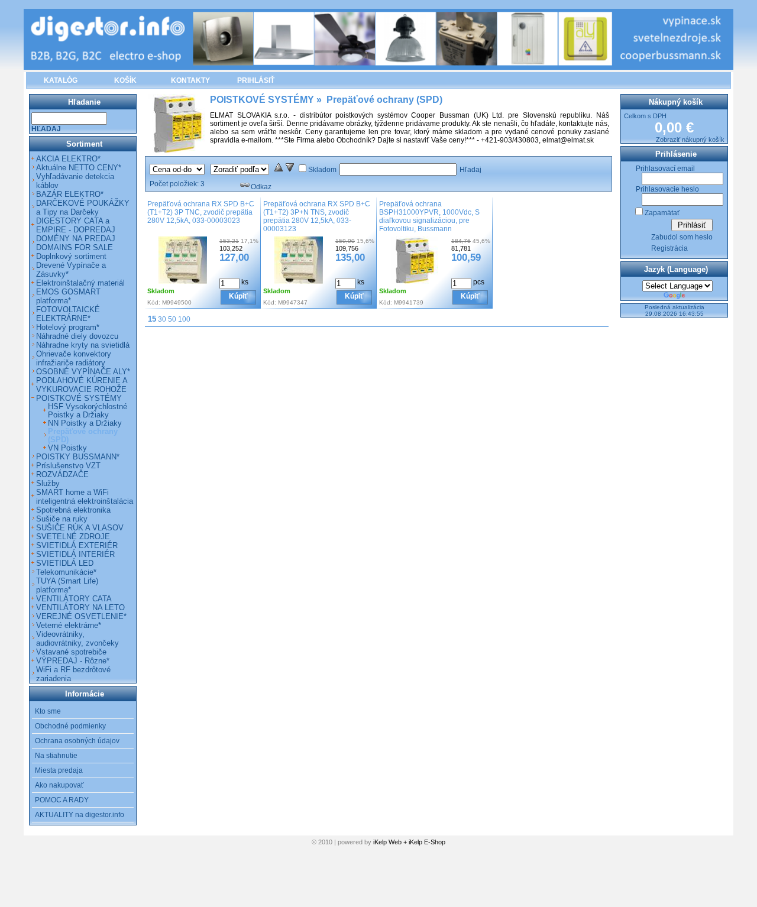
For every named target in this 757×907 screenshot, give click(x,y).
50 (172, 319)
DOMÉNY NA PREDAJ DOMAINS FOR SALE (75, 243)
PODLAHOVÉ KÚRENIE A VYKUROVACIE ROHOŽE (81, 385)
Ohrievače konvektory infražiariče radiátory (73, 358)
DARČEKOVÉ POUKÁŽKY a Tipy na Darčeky (83, 207)
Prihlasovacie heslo (667, 189)
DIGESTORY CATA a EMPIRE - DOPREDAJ (75, 225)
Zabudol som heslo (682, 237)
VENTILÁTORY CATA (74, 598)
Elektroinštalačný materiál (80, 282)
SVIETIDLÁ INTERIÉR (75, 554)
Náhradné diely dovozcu (77, 336)
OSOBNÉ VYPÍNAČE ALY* (83, 371)
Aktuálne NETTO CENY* (78, 167)
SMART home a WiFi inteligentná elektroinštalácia (84, 497)
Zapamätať (662, 213)
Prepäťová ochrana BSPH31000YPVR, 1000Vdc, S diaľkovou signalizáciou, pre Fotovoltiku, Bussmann (429, 216)
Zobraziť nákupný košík (690, 139)
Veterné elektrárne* (68, 625)
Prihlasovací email (665, 168)
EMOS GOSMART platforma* (68, 296)
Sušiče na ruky (62, 518)
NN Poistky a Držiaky (85, 423)
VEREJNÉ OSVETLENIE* (81, 616)
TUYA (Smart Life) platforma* (67, 585)
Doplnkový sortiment (71, 256)
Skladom (322, 170)
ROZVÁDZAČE (62, 474)
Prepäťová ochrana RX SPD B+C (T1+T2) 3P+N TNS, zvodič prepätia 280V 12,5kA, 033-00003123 (316, 216)
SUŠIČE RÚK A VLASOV (80, 527)
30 (162, 319)
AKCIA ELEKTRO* (68, 158)
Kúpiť (238, 296)
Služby (48, 483)
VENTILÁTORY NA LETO (80, 607)
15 (152, 319)
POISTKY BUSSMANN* (77, 456)
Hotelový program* (67, 327)
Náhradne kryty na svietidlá (83, 345)
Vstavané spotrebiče (71, 651)
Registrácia (669, 248)
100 (184, 319)
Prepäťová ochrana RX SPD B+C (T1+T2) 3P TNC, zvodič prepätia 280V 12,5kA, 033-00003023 (200, 212)
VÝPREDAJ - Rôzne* (72, 660)
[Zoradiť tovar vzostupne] (278, 170)
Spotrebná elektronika (73, 510)
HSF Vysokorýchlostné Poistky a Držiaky (87, 411)
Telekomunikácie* (66, 572)
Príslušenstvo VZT (68, 465)
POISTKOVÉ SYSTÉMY (79, 398)
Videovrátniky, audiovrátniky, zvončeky (77, 638)
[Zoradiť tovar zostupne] (290, 170)
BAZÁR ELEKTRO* (69, 194)
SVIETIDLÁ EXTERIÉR (77, 545)
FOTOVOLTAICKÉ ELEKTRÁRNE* (68, 314)
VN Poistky (67, 448)
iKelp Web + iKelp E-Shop (409, 842)
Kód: (153, 302)
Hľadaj (470, 170)
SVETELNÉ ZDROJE (73, 536)
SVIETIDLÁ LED (64, 563)
